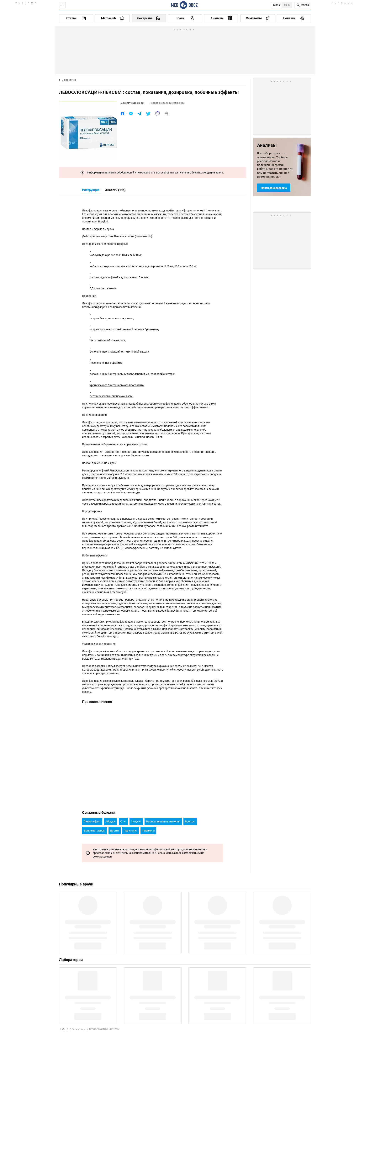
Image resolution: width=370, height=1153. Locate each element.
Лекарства (69, 79)
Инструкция (90, 190)
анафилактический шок (153, 574)
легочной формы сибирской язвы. (111, 396)
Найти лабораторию (274, 187)
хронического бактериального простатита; (117, 385)
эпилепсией (197, 429)
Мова (276, 5)
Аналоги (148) (115, 190)
